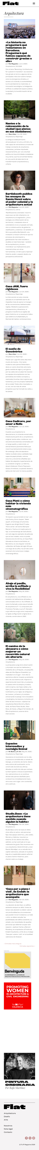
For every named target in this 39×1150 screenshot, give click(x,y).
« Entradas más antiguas (12, 943)
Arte (6, 1120)
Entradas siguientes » (27, 946)
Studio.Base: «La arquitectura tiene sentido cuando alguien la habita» (18, 817)
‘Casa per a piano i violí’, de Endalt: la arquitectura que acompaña (18, 893)
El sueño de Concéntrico (14, 350)
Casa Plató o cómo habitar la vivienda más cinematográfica (18, 505)
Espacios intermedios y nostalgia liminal (16, 746)
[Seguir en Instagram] (33, 1138)
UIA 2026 (19, 66)
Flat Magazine (13, 64)
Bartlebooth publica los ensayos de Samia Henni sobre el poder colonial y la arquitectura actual (19, 199)
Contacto (8, 1132)
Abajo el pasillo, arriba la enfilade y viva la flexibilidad (18, 586)
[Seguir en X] (30, 1138)
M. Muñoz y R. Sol (15, 751)
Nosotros (8, 1126)
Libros (18, 209)
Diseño (7, 1117)
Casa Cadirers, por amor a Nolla (18, 423)
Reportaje (19, 136)
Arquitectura (10, 66)
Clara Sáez (12, 134)
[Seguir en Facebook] (26, 1138)
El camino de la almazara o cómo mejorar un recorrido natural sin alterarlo (18, 652)
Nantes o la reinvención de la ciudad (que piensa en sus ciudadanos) (18, 127)
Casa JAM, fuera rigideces (17, 288)
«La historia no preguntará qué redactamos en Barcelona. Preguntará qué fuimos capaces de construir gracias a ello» (19, 52)
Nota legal (8, 1129)
